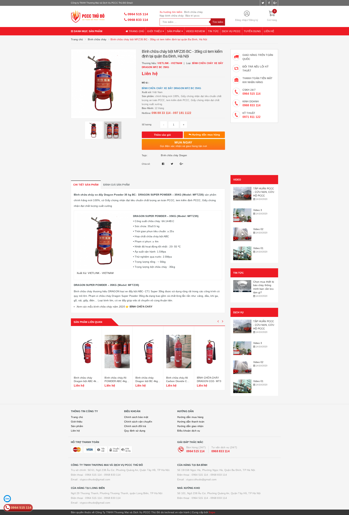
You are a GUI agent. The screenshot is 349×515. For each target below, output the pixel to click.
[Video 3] (242, 215)
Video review (195, 31)
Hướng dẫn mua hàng (205, 134)
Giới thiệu (155, 31)
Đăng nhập (241, 20)
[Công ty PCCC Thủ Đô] (95, 16)
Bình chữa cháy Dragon (174, 155)
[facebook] (269, 3)
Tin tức (213, 31)
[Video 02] (242, 234)
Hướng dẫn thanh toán (190, 421)
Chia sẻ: (146, 164)
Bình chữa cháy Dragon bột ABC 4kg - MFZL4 (86, 381)
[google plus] (275, 3)
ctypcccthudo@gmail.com (95, 479)
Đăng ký (253, 20)
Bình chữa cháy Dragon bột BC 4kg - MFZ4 (147, 381)
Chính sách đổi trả (135, 426)
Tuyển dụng (252, 31)
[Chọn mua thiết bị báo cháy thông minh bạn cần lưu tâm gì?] (242, 286)
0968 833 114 (137, 20)
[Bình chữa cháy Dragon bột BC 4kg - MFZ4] (148, 351)
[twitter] (263, 3)
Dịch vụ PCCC (231, 31)
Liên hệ (269, 31)
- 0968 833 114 (112, 474)
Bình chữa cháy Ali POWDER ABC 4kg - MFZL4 (116, 381)
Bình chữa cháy (193, 12)
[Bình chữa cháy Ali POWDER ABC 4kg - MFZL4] (117, 351)
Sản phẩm (174, 31)
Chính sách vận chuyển (138, 421)
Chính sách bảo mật (136, 417)
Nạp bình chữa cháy (172, 15)
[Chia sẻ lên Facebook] (163, 163)
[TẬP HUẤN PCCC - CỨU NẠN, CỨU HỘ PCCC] (242, 193)
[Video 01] (242, 253)
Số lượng (146, 124)
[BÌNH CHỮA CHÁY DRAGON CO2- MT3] (209, 351)
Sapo (212, 512)
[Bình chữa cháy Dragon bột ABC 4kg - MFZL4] (86, 351)
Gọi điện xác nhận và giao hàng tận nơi (183, 144)
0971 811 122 (251, 116)
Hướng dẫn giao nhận (190, 426)
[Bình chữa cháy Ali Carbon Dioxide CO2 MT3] (178, 351)
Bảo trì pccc (192, 15)
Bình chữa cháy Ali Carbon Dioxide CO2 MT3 (178, 381)
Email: (130, 3)
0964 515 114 (137, 14)
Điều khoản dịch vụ (188, 430)
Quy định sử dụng (134, 430)
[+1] (181, 163)
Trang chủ (136, 31)
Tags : (145, 155)
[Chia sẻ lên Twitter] (172, 163)
